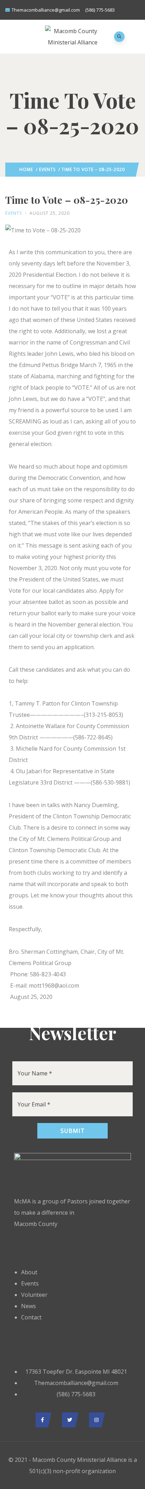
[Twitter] (68, 1419)
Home (26, 169)
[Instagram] (95, 1419)
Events (47, 169)
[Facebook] (42, 1419)
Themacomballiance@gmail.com (46, 10)
